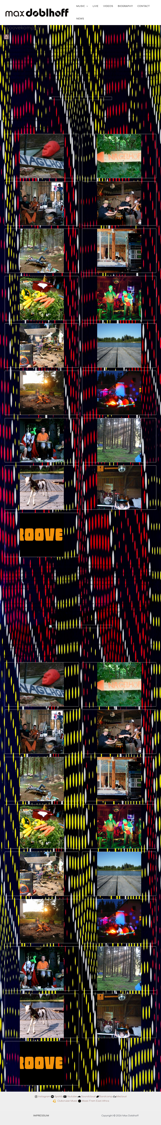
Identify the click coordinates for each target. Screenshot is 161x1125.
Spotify (59, 1096)
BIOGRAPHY (125, 6)
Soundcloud (88, 1096)
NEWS (80, 18)
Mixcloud (121, 1096)
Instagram (44, 1096)
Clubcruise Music (67, 1101)
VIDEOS (108, 6)
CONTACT (143, 6)
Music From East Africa (95, 1101)
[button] (86, 6)
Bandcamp (105, 1096)
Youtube (72, 1096)
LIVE (95, 6)
